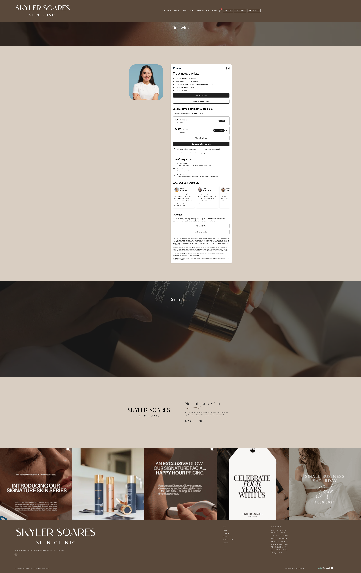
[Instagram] (15, 554)
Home (163, 11)
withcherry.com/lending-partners (182, 249)
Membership (200, 11)
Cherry (187, 219)
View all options (201, 138)
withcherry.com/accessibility (192, 255)
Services (177, 11)
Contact (214, 11)
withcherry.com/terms (201, 249)
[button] (201, 121)
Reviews (208, 11)
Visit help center (201, 232)
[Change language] (227, 68)
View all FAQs (201, 226)
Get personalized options (201, 144)
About (169, 11)
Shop (191, 11)
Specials (185, 11)
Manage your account (201, 101)
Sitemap (46, 568)
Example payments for (181, 113)
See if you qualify (201, 95)
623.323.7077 (195, 421)
